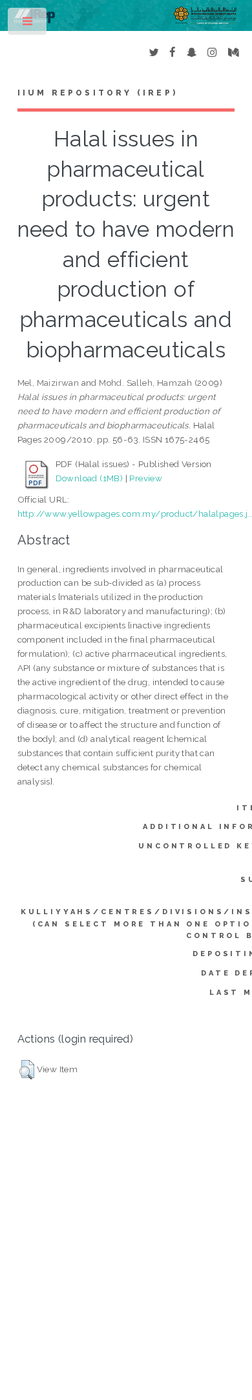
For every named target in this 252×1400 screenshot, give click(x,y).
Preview (145, 478)
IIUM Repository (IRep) (97, 92)
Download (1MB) (89, 478)
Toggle (28, 24)
